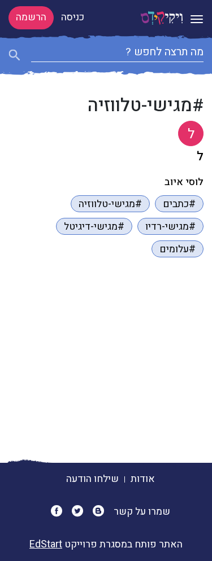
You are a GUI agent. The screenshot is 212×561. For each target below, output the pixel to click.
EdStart (45, 544)
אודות (143, 479)
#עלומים (177, 249)
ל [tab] (191, 134)
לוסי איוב (184, 182)
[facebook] (60, 512)
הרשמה (31, 17)
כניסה (72, 17)
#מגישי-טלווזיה (110, 204)
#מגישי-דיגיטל (94, 227)
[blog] (102, 512)
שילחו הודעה (92, 479)
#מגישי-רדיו (170, 227)
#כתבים (179, 204)
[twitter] (81, 512)
